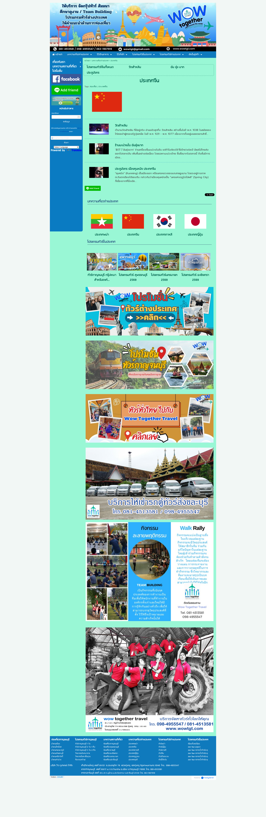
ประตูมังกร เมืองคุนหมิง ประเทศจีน (135, 169)
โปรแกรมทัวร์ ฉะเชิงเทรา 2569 (195, 277)
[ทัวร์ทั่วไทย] (149, 442)
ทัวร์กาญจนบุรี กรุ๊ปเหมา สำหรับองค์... (102, 277)
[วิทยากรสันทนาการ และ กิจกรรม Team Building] (149, 571)
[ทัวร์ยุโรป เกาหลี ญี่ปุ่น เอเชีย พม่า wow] (149, 335)
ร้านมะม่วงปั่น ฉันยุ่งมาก (129, 145)
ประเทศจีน (103, 86)
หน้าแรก (87, 60)
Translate (76, 150)
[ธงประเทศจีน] (107, 101)
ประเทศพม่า (102, 234)
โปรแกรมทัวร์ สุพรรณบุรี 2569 (133, 277)
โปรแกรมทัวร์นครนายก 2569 (164, 277)
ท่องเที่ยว (93, 86)
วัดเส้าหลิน (121, 125)
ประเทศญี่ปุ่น (195, 234)
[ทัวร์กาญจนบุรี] (149, 388)
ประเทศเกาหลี (164, 234)
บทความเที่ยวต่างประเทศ (100, 60)
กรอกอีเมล (55, 113)
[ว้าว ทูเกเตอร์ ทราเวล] (149, 679)
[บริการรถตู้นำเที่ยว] (149, 484)
